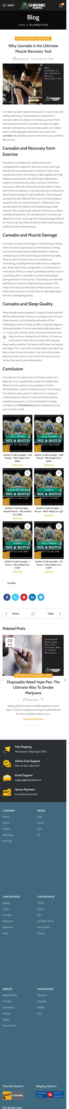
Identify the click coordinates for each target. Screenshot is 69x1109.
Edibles (41, 1007)
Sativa (6, 822)
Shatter (41, 933)
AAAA (40, 822)
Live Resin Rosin (45, 921)
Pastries (7, 1013)
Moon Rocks (43, 927)
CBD (48, 38)
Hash (5, 933)
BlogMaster (23, 59)
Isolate (40, 909)
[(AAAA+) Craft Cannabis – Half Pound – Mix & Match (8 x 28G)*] (49, 433)
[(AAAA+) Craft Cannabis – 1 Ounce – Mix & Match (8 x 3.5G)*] (17, 540)
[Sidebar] (4, 337)
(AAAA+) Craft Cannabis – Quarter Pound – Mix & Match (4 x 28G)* (17, 511)
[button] (65, 680)
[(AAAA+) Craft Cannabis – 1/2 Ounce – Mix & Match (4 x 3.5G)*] (49, 540)
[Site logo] (33, 5)
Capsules (42, 1001)
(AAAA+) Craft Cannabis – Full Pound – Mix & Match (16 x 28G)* (17, 458)
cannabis (7, 135)
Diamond (8, 921)
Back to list (33, 613)
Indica (6, 816)
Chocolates (9, 1007)
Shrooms (42, 995)
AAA (39, 829)
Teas (39, 1013)
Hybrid (6, 829)
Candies (7, 1001)
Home (21, 24)
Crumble (7, 915)
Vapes (48, 675)
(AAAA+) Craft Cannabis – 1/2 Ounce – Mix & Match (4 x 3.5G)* (49, 564)
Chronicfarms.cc (26, 405)
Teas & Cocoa (10, 1025)
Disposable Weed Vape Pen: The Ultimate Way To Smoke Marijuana (33, 687)
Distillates (8, 927)
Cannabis (40, 38)
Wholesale (8, 835)
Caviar (6, 909)
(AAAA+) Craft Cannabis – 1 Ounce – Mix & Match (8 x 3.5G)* (17, 564)
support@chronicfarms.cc (28, 780)
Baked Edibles (10, 995)
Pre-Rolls (7, 841)
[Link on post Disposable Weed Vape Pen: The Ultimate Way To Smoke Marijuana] (33, 655)
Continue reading (33, 719)
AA (38, 835)
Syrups (6, 1019)
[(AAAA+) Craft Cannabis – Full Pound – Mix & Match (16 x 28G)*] (17, 433)
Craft (39, 816)
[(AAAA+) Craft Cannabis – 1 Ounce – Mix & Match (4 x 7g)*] (49, 486)
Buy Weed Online (39, 24)
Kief (39, 915)
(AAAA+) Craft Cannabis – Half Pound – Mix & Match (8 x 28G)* (48, 458)
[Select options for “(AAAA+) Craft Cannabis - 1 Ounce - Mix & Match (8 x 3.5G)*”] (6, 555)
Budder (6, 903)
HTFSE (40, 903)
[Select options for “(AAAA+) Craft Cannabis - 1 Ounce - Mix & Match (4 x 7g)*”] (37, 501)
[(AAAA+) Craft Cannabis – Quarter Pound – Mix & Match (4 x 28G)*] (17, 486)
